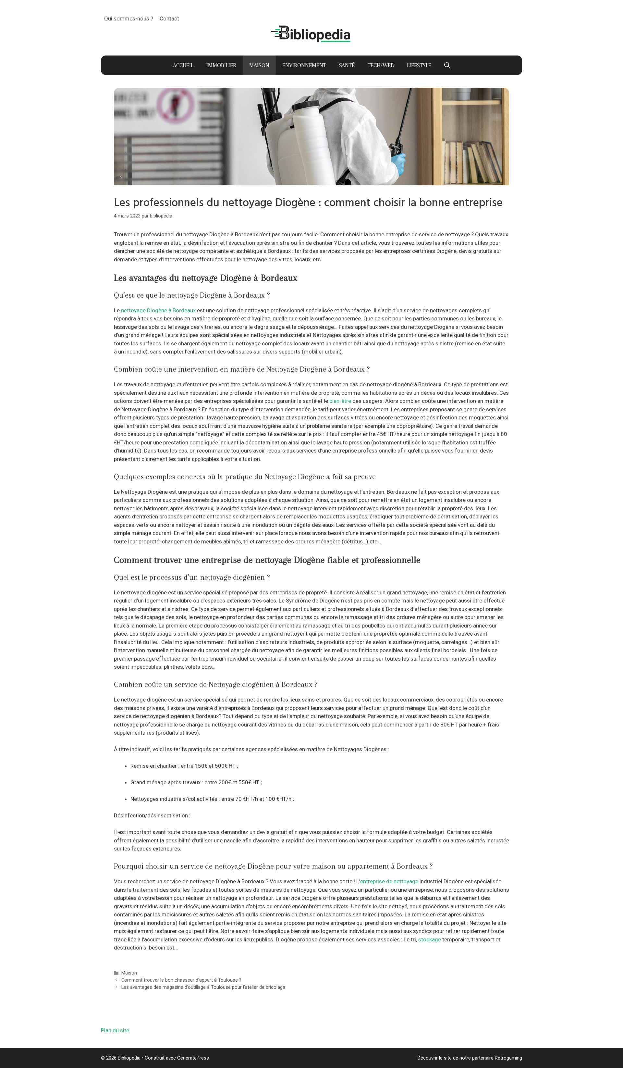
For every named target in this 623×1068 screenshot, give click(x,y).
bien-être (340, 401)
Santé (347, 65)
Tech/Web (381, 65)
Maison (259, 65)
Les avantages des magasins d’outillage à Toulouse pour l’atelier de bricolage (203, 987)
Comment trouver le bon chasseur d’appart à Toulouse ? (181, 980)
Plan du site (115, 1030)
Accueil (183, 65)
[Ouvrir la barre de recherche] (447, 65)
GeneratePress (193, 1058)
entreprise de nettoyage (389, 881)
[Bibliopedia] (311, 34)
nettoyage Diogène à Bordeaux (158, 310)
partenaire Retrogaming (497, 1058)
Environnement (304, 65)
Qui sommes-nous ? (128, 18)
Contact (169, 18)
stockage (429, 939)
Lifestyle (419, 65)
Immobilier (221, 65)
